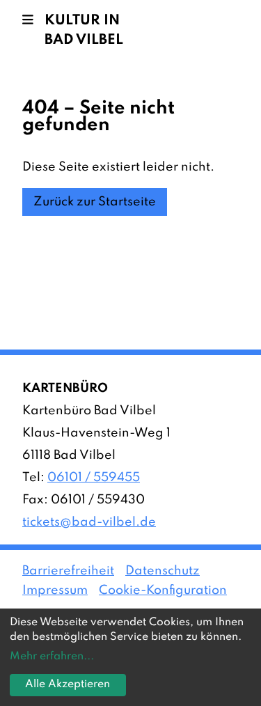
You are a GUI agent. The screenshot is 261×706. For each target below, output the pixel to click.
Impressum (55, 590)
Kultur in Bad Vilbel (84, 30)
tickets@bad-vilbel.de (89, 522)
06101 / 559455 (93, 477)
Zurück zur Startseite (94, 202)
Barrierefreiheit (68, 571)
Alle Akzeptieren (67, 684)
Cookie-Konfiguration (163, 590)
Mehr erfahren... (52, 656)
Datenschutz (162, 571)
